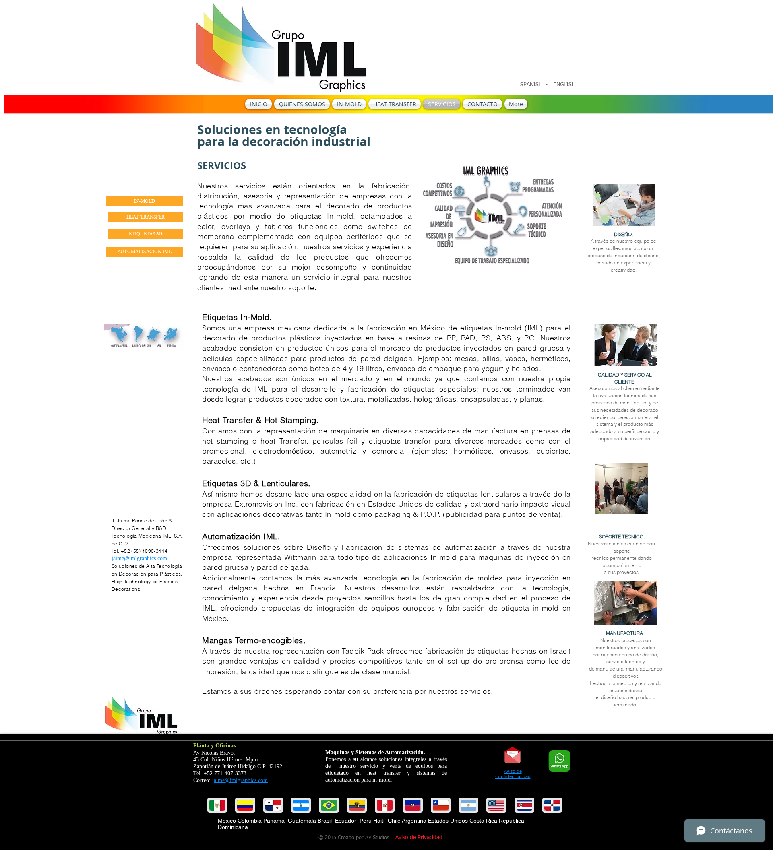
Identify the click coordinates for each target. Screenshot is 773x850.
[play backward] (217, 805)
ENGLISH (564, 84)
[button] (245, 805)
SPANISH (532, 84)
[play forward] (555, 805)
